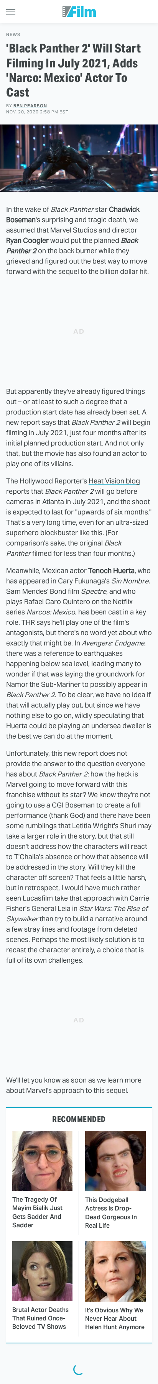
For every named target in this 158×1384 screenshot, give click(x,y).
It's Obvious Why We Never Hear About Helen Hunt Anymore (115, 1319)
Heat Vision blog (114, 481)
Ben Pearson (30, 105)
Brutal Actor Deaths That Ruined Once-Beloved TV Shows (40, 1318)
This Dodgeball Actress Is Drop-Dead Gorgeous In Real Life (111, 1213)
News (13, 34)
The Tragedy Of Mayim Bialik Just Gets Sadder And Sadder (37, 1212)
